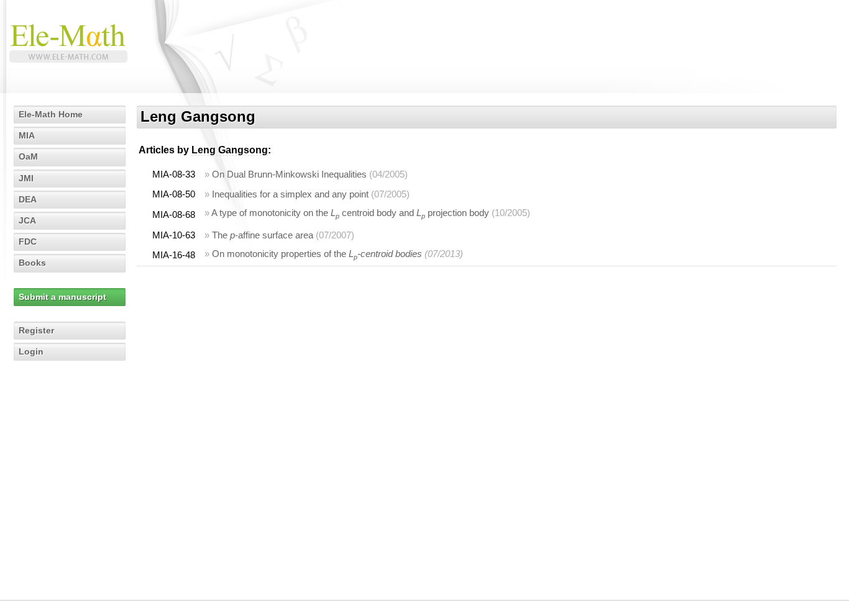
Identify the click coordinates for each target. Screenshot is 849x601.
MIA (27, 135)
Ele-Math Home (51, 114)
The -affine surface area (262, 235)
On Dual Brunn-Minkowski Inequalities (289, 174)
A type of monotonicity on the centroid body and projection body (350, 212)
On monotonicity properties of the (317, 253)
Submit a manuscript (62, 297)
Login (31, 351)
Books (32, 263)
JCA (27, 220)
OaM (28, 156)
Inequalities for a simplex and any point (290, 194)
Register (36, 330)
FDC (28, 241)
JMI (26, 178)
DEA (28, 199)
